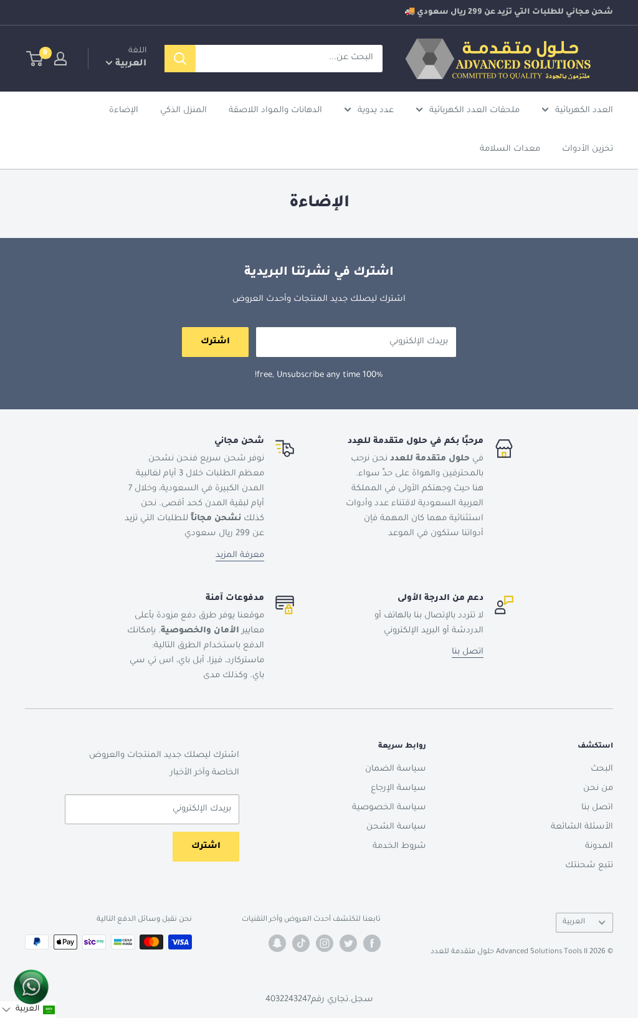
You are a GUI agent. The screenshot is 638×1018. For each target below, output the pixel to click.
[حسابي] (60, 58)
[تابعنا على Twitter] (348, 943)
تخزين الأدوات (587, 149)
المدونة (599, 846)
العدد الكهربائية (584, 110)
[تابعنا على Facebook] (372, 943)
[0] (35, 58)
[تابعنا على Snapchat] (277, 943)
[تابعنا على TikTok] (301, 943)
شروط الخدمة (399, 846)
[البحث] (180, 58)
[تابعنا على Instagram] (324, 943)
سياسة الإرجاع (398, 788)
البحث (602, 769)
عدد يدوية (376, 110)
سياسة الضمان (395, 769)
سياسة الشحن (396, 827)
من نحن (598, 788)
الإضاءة (123, 110)
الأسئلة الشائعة (582, 827)
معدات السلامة (510, 149)
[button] (28, 1009)
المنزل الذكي (183, 110)
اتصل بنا (467, 652)
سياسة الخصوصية (389, 807)
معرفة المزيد (240, 555)
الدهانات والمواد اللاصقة (275, 110)
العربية (574, 922)
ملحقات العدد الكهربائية (474, 110)
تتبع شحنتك (589, 865)
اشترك (215, 341)
